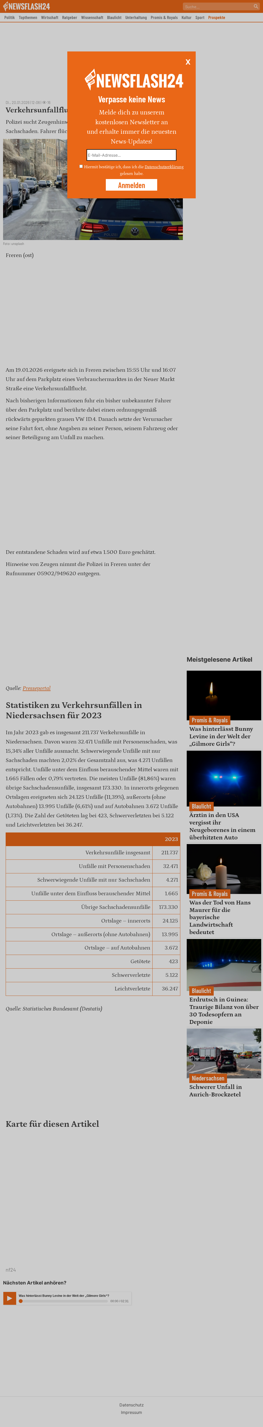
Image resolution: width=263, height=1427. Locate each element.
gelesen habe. (131, 173)
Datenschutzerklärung (164, 167)
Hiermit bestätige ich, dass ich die (114, 167)
